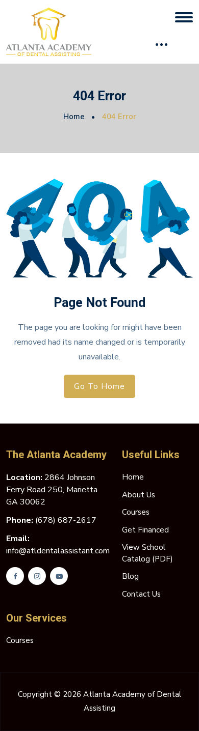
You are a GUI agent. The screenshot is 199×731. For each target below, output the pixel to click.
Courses (136, 512)
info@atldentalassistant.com (58, 550)
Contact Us (141, 594)
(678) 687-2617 (65, 520)
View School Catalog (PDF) (147, 553)
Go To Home (99, 386)
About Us (138, 495)
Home (74, 116)
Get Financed (145, 530)
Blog (130, 576)
